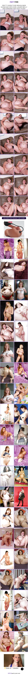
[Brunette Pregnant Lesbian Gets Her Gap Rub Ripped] (21, 600)
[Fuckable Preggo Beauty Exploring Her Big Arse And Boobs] (21, 434)
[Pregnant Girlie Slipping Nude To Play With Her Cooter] (7, 269)
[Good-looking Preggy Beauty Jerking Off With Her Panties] (21, 559)
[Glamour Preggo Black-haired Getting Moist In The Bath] (7, 414)
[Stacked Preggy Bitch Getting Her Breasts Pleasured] (21, 414)
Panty (14, 2)
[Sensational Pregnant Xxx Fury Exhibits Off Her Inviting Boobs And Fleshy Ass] (7, 621)
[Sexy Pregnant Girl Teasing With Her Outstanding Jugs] (21, 455)
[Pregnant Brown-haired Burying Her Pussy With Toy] (21, 310)
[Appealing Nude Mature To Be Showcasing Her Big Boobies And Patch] (7, 476)
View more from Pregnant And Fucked (14, 218)
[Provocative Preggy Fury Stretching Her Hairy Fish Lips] (21, 476)
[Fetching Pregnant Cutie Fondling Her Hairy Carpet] (21, 579)
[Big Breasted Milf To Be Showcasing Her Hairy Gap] (7, 455)
